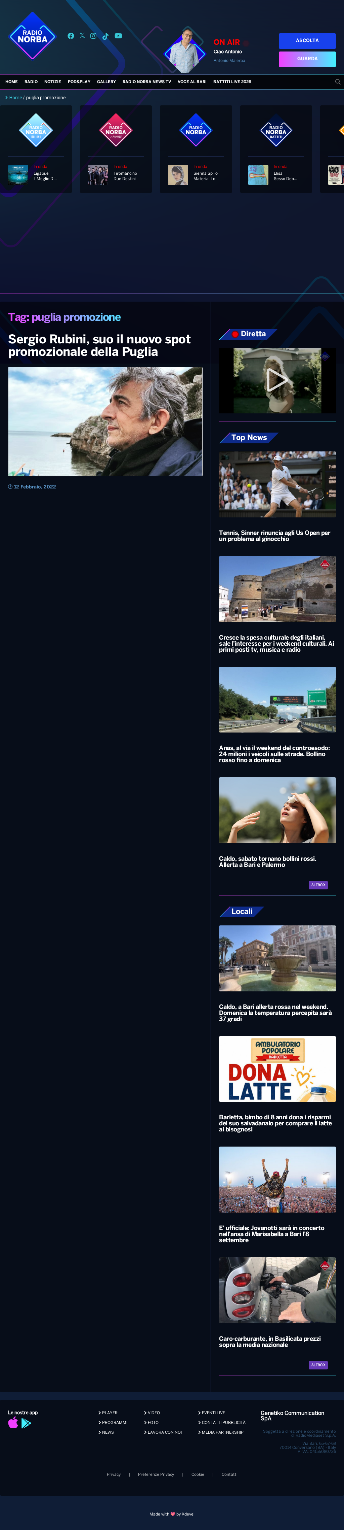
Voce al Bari (192, 82)
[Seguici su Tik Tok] (105, 37)
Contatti (230, 1474)
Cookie (197, 1474)
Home (11, 82)
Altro (317, 885)
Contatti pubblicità (223, 1423)
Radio (31, 82)
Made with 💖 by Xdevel (172, 1514)
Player (109, 1413)
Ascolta (307, 41)
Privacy (114, 1474)
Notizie (52, 82)
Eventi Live (213, 1413)
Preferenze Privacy (156, 1474)
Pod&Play (79, 82)
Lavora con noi (164, 1432)
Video (153, 1413)
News (107, 1432)
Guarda (307, 59)
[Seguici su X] (82, 37)
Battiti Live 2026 (232, 82)
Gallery (106, 82)
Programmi (114, 1423)
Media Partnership (222, 1432)
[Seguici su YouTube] (118, 37)
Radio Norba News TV (147, 82)
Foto (153, 1423)
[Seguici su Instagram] (93, 37)
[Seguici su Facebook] (71, 37)
